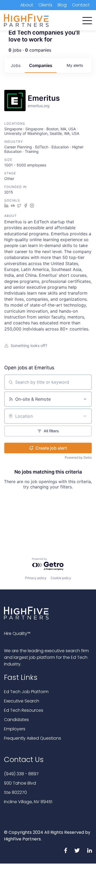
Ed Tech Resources (23, 710)
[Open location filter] (85, 416)
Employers (14, 729)
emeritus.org (39, 105)
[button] (87, 19)
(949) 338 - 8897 (21, 774)
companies (40, 65)
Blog (62, 5)
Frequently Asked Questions (32, 738)
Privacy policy (35, 578)
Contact (81, 5)
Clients (45, 5)
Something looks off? (29, 345)
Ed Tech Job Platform (26, 692)
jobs (16, 65)
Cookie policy (61, 578)
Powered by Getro (78, 457)
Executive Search (21, 701)
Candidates (16, 720)
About (26, 5)
